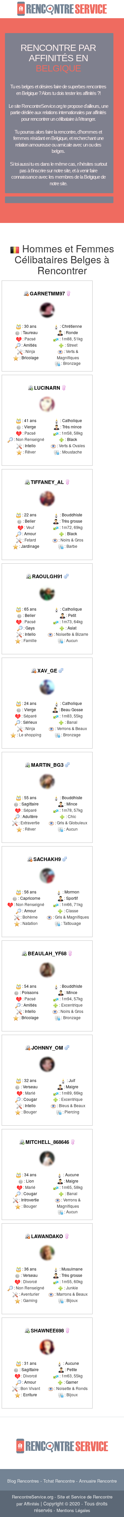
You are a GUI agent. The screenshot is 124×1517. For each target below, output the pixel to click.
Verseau (30, 1086)
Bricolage (30, 357)
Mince (71, 803)
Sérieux (30, 722)
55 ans (30, 797)
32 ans (30, 1080)
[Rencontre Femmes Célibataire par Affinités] (68, 293)
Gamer (72, 1382)
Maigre (72, 1086)
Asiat (71, 627)
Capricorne (30, 898)
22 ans (30, 514)
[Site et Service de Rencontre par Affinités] (62, 8)
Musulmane (72, 1269)
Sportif (72, 898)
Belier (30, 521)
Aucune (72, 1174)
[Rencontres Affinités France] (47, 309)
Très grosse (72, 521)
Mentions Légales (73, 1510)
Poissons (30, 992)
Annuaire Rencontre (98, 1481)
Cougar (30, 1099)
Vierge (30, 426)
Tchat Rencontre (59, 1481)
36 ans (30, 1269)
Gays (30, 627)
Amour (30, 533)
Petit (72, 615)
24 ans (30, 703)
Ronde (72, 332)
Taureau (30, 332)
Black (72, 439)
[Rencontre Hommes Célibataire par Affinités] (66, 576)
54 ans (30, 986)
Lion (30, 1181)
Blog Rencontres (23, 1481)
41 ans (30, 420)
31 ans (30, 1363)
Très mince (72, 426)
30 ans (30, 326)
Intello (30, 445)
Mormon (71, 891)
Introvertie (30, 1199)
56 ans (30, 891)
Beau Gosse (72, 709)
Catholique (72, 420)
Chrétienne (72, 326)
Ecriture (30, 1394)
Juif (72, 1080)
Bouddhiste (72, 514)
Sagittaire (30, 803)
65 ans (30, 609)
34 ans (30, 1174)
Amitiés (30, 345)
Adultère (30, 816)
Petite (72, 1369)
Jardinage (30, 546)
